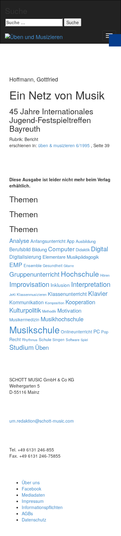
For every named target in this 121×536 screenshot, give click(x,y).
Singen (58, 339)
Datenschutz (34, 519)
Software (72, 339)
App (70, 241)
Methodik (49, 311)
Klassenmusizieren (32, 294)
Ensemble (33, 265)
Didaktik (83, 250)
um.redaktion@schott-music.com (41, 421)
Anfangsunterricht (47, 241)
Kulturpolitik (25, 309)
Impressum (33, 501)
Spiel (84, 339)
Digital (99, 248)
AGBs (27, 513)
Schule (45, 339)
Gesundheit (52, 265)
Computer (61, 248)
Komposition (54, 302)
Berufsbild (20, 249)
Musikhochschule (62, 319)
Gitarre (69, 265)
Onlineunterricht (76, 331)
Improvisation (29, 284)
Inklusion (60, 284)
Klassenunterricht (67, 293)
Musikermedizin (24, 319)
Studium (21, 347)
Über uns (31, 482)
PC (96, 331)
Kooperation (80, 302)
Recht (15, 339)
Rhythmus (30, 339)
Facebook (31, 488)
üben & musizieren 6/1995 (64, 145)
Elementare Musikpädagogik (71, 256)
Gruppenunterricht (34, 274)
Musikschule (34, 329)
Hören (105, 275)
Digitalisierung (25, 256)
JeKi (12, 294)
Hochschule (80, 273)
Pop (104, 332)
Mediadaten (33, 495)
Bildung (39, 249)
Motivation (69, 310)
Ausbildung (86, 241)
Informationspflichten (42, 507)
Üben (42, 347)
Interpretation (90, 284)
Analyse (19, 240)
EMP (15, 264)
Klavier (98, 293)
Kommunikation (26, 302)
